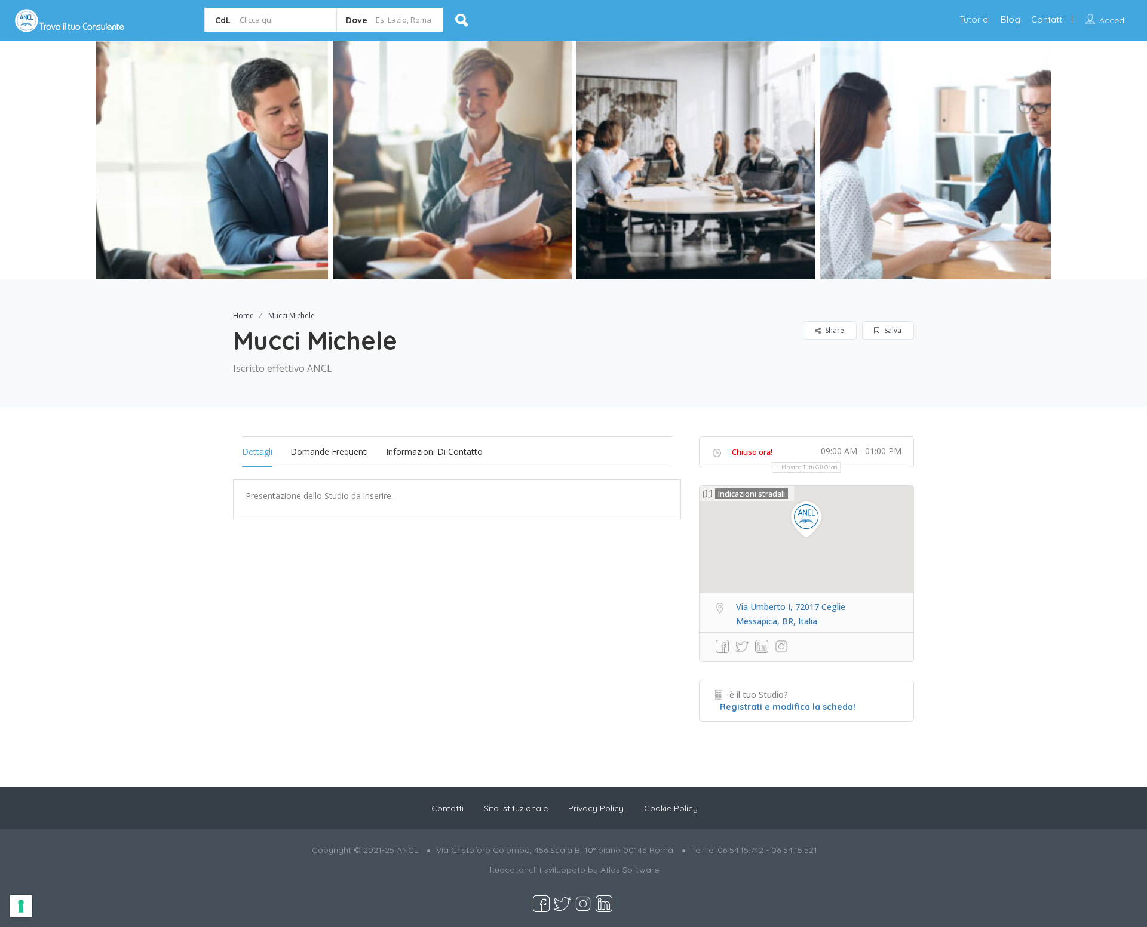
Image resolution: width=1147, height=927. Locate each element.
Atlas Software (629, 869)
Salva (891, 330)
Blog (1010, 19)
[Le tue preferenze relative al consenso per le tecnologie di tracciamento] (21, 906)
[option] (208, 160)
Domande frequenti (329, 451)
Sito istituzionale (516, 808)
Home (243, 315)
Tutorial (974, 19)
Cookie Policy (671, 808)
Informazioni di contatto (434, 451)
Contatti (1047, 19)
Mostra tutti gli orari (809, 467)
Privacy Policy (596, 808)
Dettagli (257, 451)
